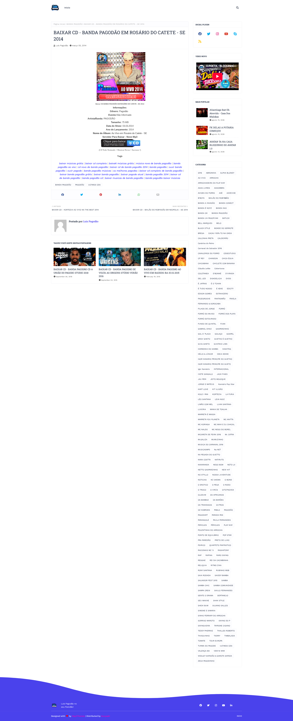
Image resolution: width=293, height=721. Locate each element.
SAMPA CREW (204, 590)
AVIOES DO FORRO (206, 193)
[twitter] (208, 34)
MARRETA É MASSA (206, 414)
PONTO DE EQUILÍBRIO (208, 535)
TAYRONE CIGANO (222, 626)
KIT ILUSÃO (217, 389)
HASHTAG (226, 349)
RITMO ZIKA (216, 565)
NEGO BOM (218, 465)
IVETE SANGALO (205, 374)
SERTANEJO (222, 595)
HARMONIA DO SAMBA (208, 349)
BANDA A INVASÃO (206, 203)
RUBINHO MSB (222, 570)
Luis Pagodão (62, 45)
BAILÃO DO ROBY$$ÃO (219, 198)
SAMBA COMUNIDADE (223, 585)
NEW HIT (226, 470)
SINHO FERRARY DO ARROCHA (211, 616)
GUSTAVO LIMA (220, 344)
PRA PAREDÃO (204, 540)
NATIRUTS (219, 460)
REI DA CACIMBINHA (219, 560)
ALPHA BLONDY (227, 173)
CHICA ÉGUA (227, 258)
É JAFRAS (202, 284)
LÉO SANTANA (204, 399)
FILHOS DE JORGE (206, 309)
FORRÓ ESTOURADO (207, 319)
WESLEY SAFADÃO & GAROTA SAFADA (215, 656)
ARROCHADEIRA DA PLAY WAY (211, 183)
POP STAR (227, 535)
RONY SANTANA (205, 570)
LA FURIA (230, 394)
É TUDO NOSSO (205, 289)
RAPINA (209, 555)
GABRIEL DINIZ (205, 329)
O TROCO (202, 490)
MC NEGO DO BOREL (221, 429)
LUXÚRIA (202, 409)
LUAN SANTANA (224, 404)
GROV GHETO (204, 339)
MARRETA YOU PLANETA (208, 419)
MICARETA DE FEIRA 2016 (209, 434)
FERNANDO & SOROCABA (209, 304)
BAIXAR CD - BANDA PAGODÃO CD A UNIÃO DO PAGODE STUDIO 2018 (73, 271)
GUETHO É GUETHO (223, 339)
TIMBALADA (229, 636)
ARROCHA (214, 178)
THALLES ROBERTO (226, 631)
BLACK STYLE (204, 228)
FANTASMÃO (219, 299)
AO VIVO (202, 178)
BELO (218, 223)
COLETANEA (203, 273)
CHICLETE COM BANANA (224, 263)
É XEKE (219, 289)
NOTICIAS (202, 480)
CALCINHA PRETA (205, 238)
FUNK (222, 324)
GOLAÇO (218, 334)
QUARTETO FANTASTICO (220, 545)
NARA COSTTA (204, 460)
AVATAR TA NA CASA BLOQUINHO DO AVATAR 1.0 (223, 145)
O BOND (228, 480)
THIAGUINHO (204, 636)
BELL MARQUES (205, 223)
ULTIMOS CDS (94, 185)
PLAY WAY (228, 525)
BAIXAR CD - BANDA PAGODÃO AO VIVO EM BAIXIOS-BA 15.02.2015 (162, 271)
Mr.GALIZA (202, 439)
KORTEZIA (216, 394)
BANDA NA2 (221, 208)
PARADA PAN (217, 515)
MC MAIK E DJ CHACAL (224, 424)
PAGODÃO (79, 185)
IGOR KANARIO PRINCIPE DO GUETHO (215, 359)
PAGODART (203, 515)
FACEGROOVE (204, 299)
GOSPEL (230, 334)
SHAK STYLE (218, 600)
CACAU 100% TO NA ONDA (220, 233)
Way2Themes (78, 716)
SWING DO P (224, 621)
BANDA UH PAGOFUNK (208, 218)
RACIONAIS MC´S (206, 550)
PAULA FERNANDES (222, 520)
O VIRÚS (214, 490)
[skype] (235, 34)
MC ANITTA (228, 419)
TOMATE (201, 641)
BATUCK (226, 218)
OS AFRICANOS (217, 495)
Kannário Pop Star (226, 384)
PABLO (217, 510)
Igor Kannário (204, 369)
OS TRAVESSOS (205, 505)
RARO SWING (222, 555)
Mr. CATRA (229, 434)
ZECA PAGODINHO (206, 661)
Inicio (239, 716)
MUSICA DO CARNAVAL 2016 (210, 445)
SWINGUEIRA (204, 626)
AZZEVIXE (231, 193)
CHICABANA (203, 263)
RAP (199, 555)
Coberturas (219, 268)
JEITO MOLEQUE (218, 379)
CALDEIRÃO (223, 238)
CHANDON (213, 258)
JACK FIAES (222, 374)
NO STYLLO (203, 475)
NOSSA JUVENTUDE (221, 475)
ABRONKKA (211, 173)
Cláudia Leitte (204, 268)
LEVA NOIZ (220, 399)
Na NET (217, 450)
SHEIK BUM (203, 606)
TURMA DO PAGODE (207, 646)
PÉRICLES (215, 525)
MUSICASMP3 (204, 450)
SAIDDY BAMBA (221, 575)
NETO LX (231, 465)
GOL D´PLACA (204, 334)
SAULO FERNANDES (223, 590)
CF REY (201, 258)
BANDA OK (203, 213)
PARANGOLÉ (203, 520)
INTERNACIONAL (221, 369)
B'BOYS (201, 198)
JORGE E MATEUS (206, 384)
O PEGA (215, 485)
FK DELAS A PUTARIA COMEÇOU (222, 129)
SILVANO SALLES (220, 606)
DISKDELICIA (216, 278)
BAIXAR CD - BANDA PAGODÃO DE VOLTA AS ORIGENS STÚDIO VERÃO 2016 (118, 273)
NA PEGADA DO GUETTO (209, 455)
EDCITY (230, 289)
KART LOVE (203, 389)
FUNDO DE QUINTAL (207, 324)
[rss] (200, 41)
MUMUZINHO (217, 439)
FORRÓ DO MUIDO (206, 314)
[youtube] (226, 34)
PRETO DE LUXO (222, 540)
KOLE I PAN (203, 394)
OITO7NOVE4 (228, 490)
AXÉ (220, 193)
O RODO (226, 485)
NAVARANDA (203, 465)
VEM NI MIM (219, 651)
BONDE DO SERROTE (223, 228)
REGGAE (202, 560)
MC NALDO (203, 429)
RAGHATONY (223, 550)
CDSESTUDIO (230, 253)
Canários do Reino (206, 243)
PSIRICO (201, 545)
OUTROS (220, 505)
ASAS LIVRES (204, 188)
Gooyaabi (105, 716)
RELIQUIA (202, 565)
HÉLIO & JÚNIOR (205, 354)
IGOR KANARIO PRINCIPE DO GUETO (214, 364)
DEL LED (202, 278)
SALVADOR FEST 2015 (207, 580)
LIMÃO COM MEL (205, 404)
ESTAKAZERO (222, 294)
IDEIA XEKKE (223, 354)
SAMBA (224, 580)
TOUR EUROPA (215, 641)
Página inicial (59, 24)
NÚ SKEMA (216, 480)
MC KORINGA (204, 424)
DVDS (228, 278)
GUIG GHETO (204, 344)
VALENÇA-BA (204, 651)
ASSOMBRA (219, 188)
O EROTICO (203, 485)
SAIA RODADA (204, 575)
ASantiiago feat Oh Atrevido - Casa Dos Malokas (220, 113)
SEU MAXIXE (203, 600)
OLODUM (202, 495)
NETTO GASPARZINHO (208, 470)
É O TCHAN (216, 284)
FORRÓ (222, 309)
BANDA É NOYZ (205, 208)
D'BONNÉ (217, 273)
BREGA (201, 233)
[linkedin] (231, 705)
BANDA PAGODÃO (75, 24)
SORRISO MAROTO (206, 621)
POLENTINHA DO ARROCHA (210, 530)
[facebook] (200, 34)
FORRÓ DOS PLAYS (227, 314)
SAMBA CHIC (203, 585)
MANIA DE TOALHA (218, 409)
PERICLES (202, 525)
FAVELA (233, 299)
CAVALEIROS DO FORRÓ (208, 253)
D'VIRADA (229, 273)
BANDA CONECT (226, 203)
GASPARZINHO (222, 329)
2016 (200, 173)
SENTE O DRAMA (205, 595)
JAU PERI (202, 379)
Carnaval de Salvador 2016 (210, 248)
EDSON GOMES (205, 294)
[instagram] (217, 34)
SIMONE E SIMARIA (206, 611)
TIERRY (217, 636)
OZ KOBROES (204, 510)
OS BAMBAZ (203, 500)
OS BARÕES (218, 500)
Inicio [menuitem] (67, 7)
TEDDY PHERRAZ (205, 631)
